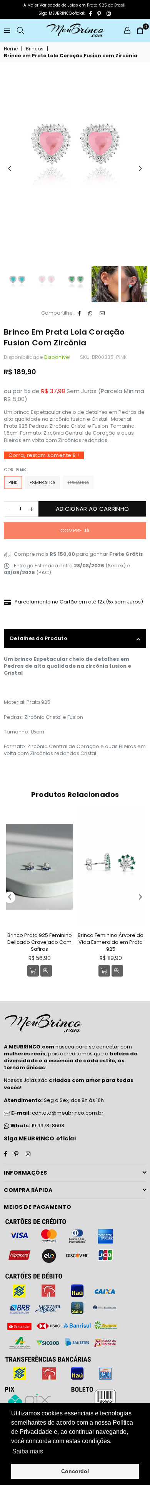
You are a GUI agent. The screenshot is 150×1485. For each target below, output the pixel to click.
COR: (15, 470)
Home (11, 49)
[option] (75, 145)
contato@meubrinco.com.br (56, 1113)
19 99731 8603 (48, 1125)
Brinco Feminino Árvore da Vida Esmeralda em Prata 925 (110, 942)
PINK (13, 482)
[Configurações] (127, 30)
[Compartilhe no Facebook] (79, 313)
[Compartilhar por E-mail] (102, 313)
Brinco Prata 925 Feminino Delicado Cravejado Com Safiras (39, 942)
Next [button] (140, 169)
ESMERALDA (42, 482)
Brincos (34, 49)
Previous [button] (9, 169)
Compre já (75, 530)
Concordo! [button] (75, 1471)
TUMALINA (78, 482)
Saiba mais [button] (27, 1451)
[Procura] (20, 30)
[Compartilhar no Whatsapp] (90, 313)
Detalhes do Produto (38, 638)
